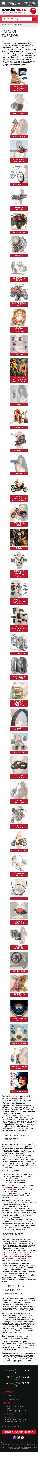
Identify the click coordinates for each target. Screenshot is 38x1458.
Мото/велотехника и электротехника (19, 498)
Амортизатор (19, 136)
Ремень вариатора (19, 729)
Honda (10, 1408)
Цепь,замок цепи (19, 995)
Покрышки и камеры (19, 677)
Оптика (19, 548)
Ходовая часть (19, 971)
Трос (19, 898)
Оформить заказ (29, 4)
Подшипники (19, 653)
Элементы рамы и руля (19, 1068)
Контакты (8, 1414)
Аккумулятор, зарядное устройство (19, 88)
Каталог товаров (16, 25)
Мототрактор (19, 473)
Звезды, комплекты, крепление (19, 330)
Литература (19, 427)
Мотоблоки (19, 450)
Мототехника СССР (19, 524)
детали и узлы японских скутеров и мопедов (15, 1255)
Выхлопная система (19, 208)
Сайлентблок (19, 753)
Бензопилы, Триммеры (19, 160)
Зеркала (19, 355)
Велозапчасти (19, 184)
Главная (4, 25)
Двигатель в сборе (19, 279)
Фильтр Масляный (19, 947)
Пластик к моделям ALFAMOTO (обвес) (19, 574)
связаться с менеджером (11, 59)
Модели (7, 1403)
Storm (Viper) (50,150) (16, 1411)
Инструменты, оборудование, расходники (19, 379)
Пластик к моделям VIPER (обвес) (19, 601)
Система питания (19, 826)
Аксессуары (19, 113)
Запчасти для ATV (19, 304)
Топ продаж (24, 1189)
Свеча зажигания (19, 801)
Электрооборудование (22, 1044)
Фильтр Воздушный (19, 922)
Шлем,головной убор (19, 1020)
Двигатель (19, 255)
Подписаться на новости (19, 1432)
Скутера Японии (19, 850)
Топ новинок (13, 1189)
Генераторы (19, 232)
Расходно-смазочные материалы (19, 703)
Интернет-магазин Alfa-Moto (17, 1444)
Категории (8, 1392)
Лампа (19, 404)
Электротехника (19, 1092)
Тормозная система (19, 874)
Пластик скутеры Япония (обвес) (19, 628)
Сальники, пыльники (19, 777)
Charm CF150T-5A (15, 1406)
